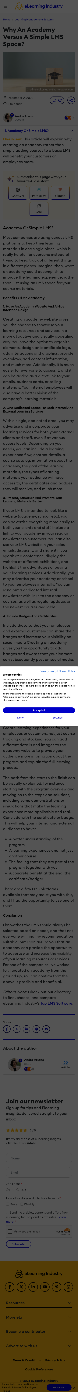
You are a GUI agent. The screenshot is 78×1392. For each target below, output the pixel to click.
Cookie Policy (67, 671)
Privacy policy (48, 671)
